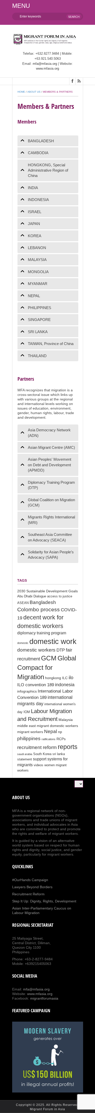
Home (21, 91)
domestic (22, 642)
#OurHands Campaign (30, 880)
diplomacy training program (41, 633)
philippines (29, 738)
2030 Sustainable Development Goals (47, 591)
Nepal (50, 731)
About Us (34, 91)
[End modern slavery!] (47, 1057)
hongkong (53, 678)
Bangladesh (43, 602)
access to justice (59, 596)
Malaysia (66, 720)
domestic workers (36, 650)
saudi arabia (24, 754)
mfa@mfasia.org (45, 64)
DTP (60, 650)
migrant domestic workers (57, 726)
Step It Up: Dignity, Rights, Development (44, 901)
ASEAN (23, 603)
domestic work (53, 641)
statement (24, 759)
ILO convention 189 (35, 684)
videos (38, 765)
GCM (48, 658)
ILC (65, 678)
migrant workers (30, 732)
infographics (27, 691)
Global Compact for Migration (46, 667)
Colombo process (38, 609)
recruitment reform (37, 747)
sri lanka (58, 754)
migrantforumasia (44, 998)
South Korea (42, 754)
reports (68, 746)
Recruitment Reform (28, 894)
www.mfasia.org (47, 68)
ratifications (48, 739)
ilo (71, 677)
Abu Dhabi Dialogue (31, 596)
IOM (27, 712)
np (60, 732)
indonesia (64, 684)
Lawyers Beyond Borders (32, 887)
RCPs (61, 739)
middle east (26, 726)
